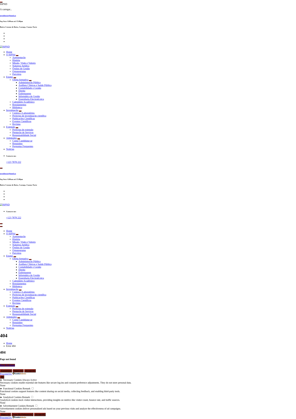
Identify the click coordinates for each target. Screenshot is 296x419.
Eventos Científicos (21, 121)
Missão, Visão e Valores (24, 63)
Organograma (19, 71)
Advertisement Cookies (14, 405)
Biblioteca (17, 107)
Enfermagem (24, 93)
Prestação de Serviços (22, 132)
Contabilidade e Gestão (29, 88)
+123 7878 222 (13, 162)
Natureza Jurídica (20, 65)
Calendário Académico (23, 102)
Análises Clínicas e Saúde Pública (34, 85)
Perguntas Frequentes (22, 146)
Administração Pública (29, 82)
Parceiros (16, 74)
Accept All (30, 371)
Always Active (29, 380)
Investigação (12, 110)
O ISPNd (10, 54)
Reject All (18, 371)
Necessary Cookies (12, 380)
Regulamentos (19, 104)
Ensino (9, 77)
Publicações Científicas (23, 118)
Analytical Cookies (12, 397)
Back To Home (7, 365)
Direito (21, 90)
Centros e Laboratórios (23, 113)
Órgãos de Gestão (21, 68)
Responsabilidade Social (24, 135)
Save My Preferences (22, 414)
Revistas (16, 124)
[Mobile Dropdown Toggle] (17, 55)
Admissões (11, 138)
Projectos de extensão (22, 129)
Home (9, 52)
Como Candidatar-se (22, 140)
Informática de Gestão (29, 96)
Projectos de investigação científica (29, 115)
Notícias (10, 149)
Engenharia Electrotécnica (31, 99)
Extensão (10, 127)
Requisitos (17, 143)
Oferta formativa (20, 79)
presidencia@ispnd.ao (8, 16)
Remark (26, 388)
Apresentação (19, 57)
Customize (6, 371)
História (16, 60)
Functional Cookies (12, 388)
